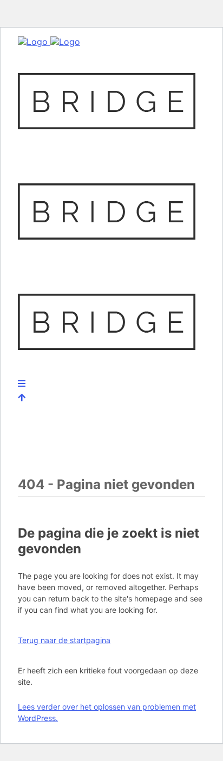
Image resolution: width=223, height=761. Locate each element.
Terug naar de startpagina (64, 640)
